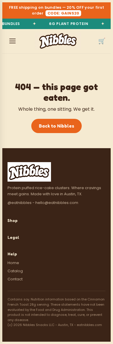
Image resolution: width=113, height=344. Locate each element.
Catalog (15, 271)
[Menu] (12, 41)
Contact (15, 279)
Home (13, 263)
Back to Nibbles (56, 126)
